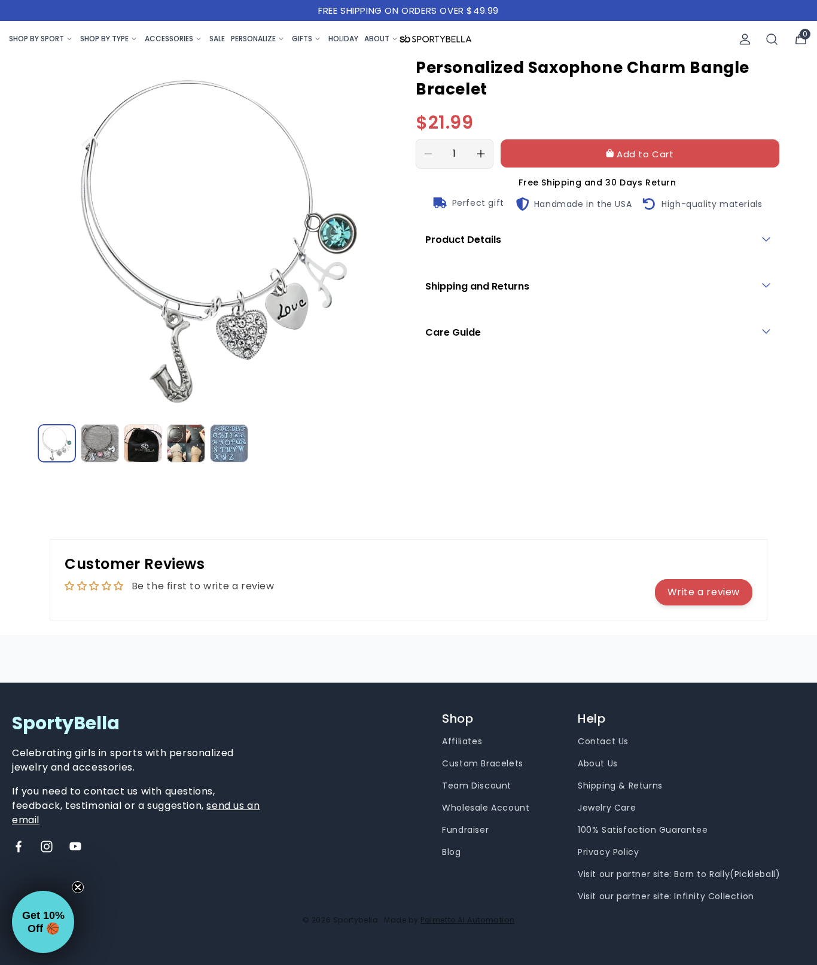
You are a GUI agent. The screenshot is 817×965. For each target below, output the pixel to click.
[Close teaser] (78, 887)
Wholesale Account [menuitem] (485, 808)
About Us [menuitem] (598, 763)
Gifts (302, 39)
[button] (43, 922)
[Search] (772, 39)
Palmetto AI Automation (467, 920)
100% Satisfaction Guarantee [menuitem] (643, 830)
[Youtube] (75, 846)
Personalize (253, 39)
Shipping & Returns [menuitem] (620, 786)
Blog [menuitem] (451, 852)
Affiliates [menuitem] (462, 741)
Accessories (169, 39)
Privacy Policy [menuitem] (608, 852)
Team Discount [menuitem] (476, 786)
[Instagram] (46, 846)
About (376, 39)
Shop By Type (104, 39)
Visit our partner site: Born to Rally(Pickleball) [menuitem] (679, 874)
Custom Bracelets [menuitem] (482, 763)
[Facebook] (18, 846)
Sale (217, 39)
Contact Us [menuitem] (603, 741)
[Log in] (745, 39)
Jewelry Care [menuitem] (607, 808)
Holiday (343, 39)
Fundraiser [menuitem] (465, 830)
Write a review (703, 592)
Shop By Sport (36, 39)
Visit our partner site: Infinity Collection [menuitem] (666, 896)
